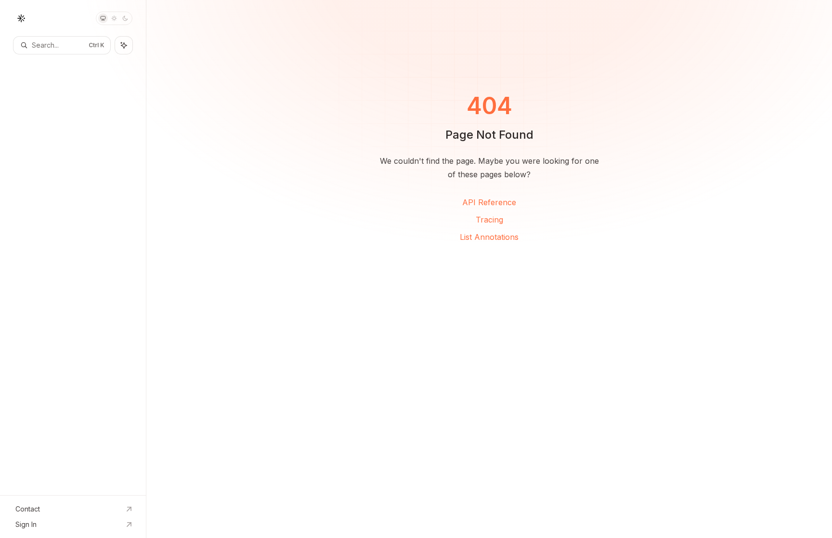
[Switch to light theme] (114, 18)
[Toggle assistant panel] (123, 45)
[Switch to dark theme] (125, 18)
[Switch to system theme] (103, 18)
